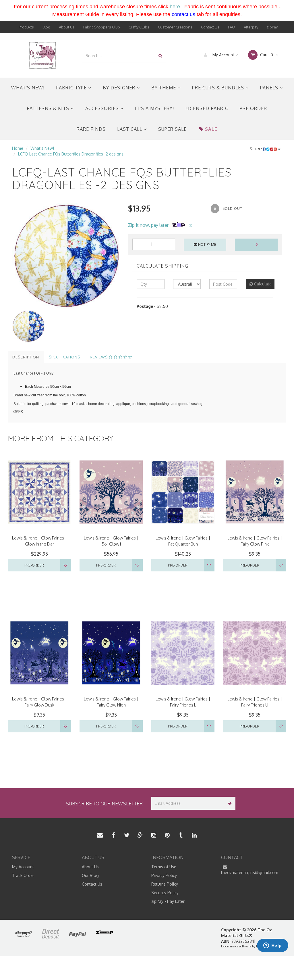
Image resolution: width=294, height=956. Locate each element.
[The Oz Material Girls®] (42, 55)
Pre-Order (34, 565)
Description (25, 357)
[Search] (160, 55)
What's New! (28, 88)
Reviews (99, 357)
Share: (256, 149)
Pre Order (253, 108)
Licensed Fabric (206, 108)
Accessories (102, 108)
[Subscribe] (229, 803)
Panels (270, 88)
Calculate (262, 283)
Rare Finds (91, 129)
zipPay (272, 27)
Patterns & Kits (49, 108)
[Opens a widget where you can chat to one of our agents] (272, 946)
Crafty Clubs (139, 27)
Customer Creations (175, 27)
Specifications (64, 357)
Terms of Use (163, 866)
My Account (223, 54)
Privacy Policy (164, 875)
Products (26, 27)
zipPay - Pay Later (168, 901)
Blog (46, 27)
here (175, 6)
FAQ (231, 27)
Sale (211, 129)
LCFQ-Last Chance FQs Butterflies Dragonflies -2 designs (70, 153)
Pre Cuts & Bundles (218, 88)
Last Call (130, 129)
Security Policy (165, 892)
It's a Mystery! (154, 108)
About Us (67, 27)
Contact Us (210, 27)
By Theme (164, 88)
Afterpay (251, 27)
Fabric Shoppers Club (101, 27)
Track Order (23, 875)
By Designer (120, 88)
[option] (65, 256)
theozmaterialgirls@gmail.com (249, 872)
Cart (266, 54)
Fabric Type (72, 88)
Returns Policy (164, 884)
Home (17, 148)
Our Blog (90, 875)
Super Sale (172, 129)
